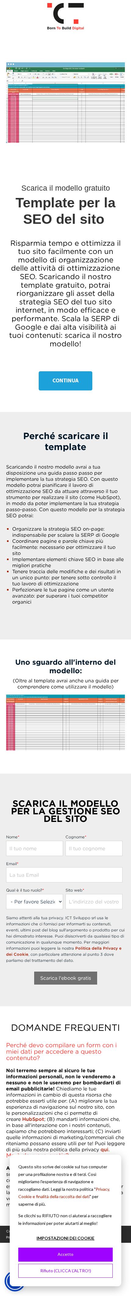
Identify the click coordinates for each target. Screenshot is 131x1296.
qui (104, 1149)
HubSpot (33, 1119)
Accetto (65, 1254)
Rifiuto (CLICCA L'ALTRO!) (65, 1270)
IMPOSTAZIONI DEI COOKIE (65, 1238)
